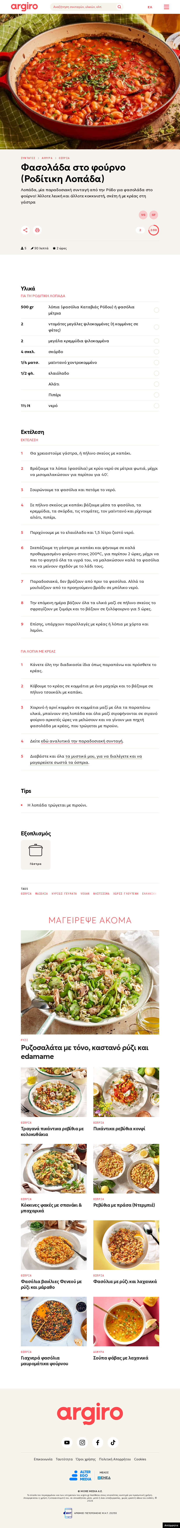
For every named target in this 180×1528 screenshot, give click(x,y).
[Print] (37, 230)
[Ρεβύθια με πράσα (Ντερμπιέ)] (126, 1168)
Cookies (140, 1459)
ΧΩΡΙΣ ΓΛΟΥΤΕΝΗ (126, 893)
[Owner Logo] (80, 1475)
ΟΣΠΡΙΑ (64, 158)
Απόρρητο (171, 1525)
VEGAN (85, 893)
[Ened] (104, 1477)
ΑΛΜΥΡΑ (47, 158)
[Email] (86, 230)
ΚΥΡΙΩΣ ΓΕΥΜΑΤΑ (64, 893)
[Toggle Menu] (166, 6)
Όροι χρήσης (86, 1459)
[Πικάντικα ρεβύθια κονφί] (126, 1092)
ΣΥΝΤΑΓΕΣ (28, 158)
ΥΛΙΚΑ (15, 20)
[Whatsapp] (74, 230)
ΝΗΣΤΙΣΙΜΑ (101, 893)
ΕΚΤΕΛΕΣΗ (32, 20)
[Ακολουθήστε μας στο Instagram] (82, 1442)
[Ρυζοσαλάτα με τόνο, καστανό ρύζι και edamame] (90, 982)
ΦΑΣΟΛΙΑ (41, 893)
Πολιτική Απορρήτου (115, 1459)
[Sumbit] (119, 7)
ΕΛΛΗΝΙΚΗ (149, 893)
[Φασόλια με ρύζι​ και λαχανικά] (126, 1245)
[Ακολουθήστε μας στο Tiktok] (113, 1442)
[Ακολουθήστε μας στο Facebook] (97, 1442)
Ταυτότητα (64, 1459)
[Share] (25, 230)
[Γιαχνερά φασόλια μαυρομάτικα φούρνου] (54, 1321)
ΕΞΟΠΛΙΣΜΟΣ (68, 20)
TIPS (49, 20)
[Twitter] (50, 230)
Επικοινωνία (43, 1459)
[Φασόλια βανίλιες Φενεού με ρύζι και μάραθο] (54, 1245)
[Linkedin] (62, 230)
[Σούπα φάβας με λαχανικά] (126, 1321)
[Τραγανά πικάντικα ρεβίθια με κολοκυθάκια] (54, 1092)
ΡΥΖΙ (24, 1040)
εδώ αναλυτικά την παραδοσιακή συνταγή (81, 741)
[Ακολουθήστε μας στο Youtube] (66, 1442)
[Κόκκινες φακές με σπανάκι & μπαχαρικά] (54, 1168)
